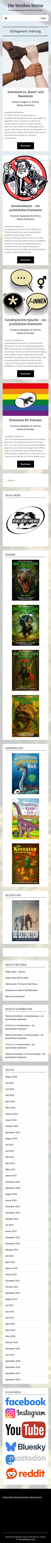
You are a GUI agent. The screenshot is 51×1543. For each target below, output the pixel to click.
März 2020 (10, 1336)
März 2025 (10, 1169)
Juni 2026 (9, 1089)
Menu (43, 18)
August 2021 (11, 1299)
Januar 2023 (11, 1231)
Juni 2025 (9, 1151)
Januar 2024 (11, 1200)
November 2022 (12, 1243)
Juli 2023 (9, 1225)
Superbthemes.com (26, 1539)
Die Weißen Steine (25, 5)
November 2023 (12, 1212)
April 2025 (10, 1163)
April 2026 (10, 1101)
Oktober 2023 (11, 1219)
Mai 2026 (9, 1095)
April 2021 (10, 1324)
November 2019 (12, 1348)
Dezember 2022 (12, 1237)
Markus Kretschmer (25, 105)
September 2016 (12, 1367)
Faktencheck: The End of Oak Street (21, 984)
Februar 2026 (11, 1114)
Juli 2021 (9, 1305)
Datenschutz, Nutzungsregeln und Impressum (22, 1497)
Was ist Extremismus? (15, 996)
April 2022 (10, 1262)
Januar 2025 (11, 1175)
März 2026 (10, 1107)
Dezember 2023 (12, 1206)
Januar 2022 (11, 1274)
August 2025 (11, 1138)
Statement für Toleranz (25, 420)
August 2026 (11, 1076)
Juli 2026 (9, 1083)
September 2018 (12, 1361)
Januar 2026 (11, 1120)
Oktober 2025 (11, 1126)
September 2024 (12, 1188)
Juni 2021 (9, 1311)
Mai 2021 (9, 1317)
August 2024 (11, 1194)
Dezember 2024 (12, 1182)
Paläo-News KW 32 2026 (16, 978)
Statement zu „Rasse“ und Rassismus (21, 990)
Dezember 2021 (12, 1280)
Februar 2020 (11, 1342)
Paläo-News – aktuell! (15, 971)
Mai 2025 (9, 1157)
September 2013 (12, 1379)
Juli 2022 (9, 1256)
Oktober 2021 (11, 1287)
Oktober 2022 (11, 1249)
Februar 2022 (11, 1268)
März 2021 (10, 1330)
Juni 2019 (9, 1354)
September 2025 (12, 1132)
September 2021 (12, 1293)
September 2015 (12, 1373)
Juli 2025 (9, 1144)
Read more (26, 145)
